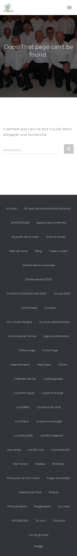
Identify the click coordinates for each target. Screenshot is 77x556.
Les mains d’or (60, 449)
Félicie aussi (27, 350)
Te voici (41, 520)
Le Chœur (22, 421)
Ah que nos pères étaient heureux (47, 208)
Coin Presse (29, 307)
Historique (44, 364)
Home (62, 364)
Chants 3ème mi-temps (38, 265)
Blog (38, 251)
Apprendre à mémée (51, 222)
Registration (42, 506)
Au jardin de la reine (25, 236)
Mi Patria (58, 463)
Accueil (11, 208)
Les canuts (14, 449)
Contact (50, 307)
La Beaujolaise (53, 378)
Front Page (50, 350)
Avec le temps (56, 236)
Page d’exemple (58, 478)
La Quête (22, 407)
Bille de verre (18, 251)
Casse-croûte (58, 251)
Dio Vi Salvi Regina (19, 322)
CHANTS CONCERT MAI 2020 (26, 293)
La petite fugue (24, 393)
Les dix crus (36, 449)
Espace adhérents (56, 336)
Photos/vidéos (17, 506)
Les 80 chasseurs (51, 435)
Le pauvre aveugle (49, 421)
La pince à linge (53, 393)
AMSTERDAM (20, 222)
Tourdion (59, 520)
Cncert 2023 (62, 293)
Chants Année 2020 (38, 279)
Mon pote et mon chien (23, 478)
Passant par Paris (30, 492)
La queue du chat (49, 407)
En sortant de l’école (22, 336)
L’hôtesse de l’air (25, 378)
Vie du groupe (39, 534)
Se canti (64, 506)
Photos (53, 492)
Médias (40, 463)
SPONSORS (20, 520)
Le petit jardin (23, 435)
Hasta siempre (20, 364)
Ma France (20, 463)
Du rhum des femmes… (55, 322)
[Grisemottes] (10, 7)
